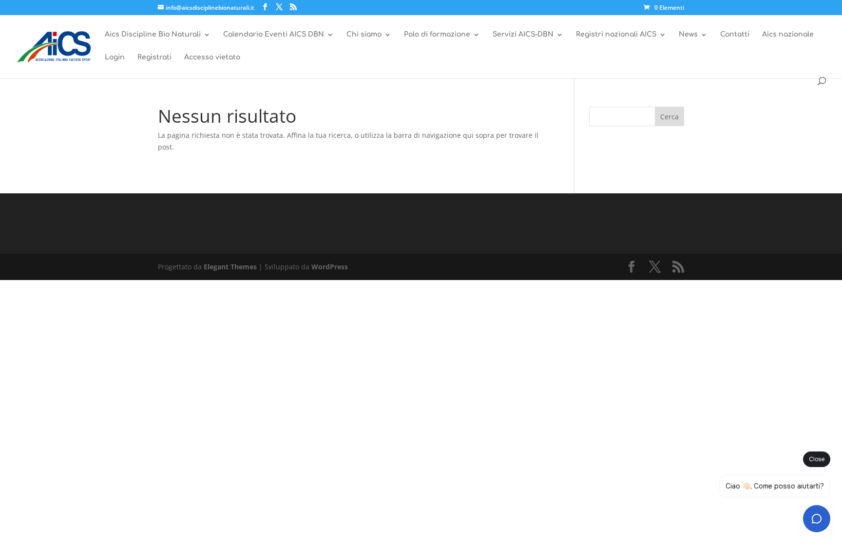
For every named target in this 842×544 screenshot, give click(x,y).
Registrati (154, 57)
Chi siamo (364, 34)
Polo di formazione (437, 34)
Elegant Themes (230, 266)
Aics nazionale (788, 34)
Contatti (734, 34)
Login (115, 57)
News (688, 34)
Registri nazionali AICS (616, 34)
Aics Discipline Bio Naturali (153, 34)
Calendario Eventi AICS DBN (273, 34)
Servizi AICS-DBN (523, 34)
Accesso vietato (212, 57)
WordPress (329, 266)
